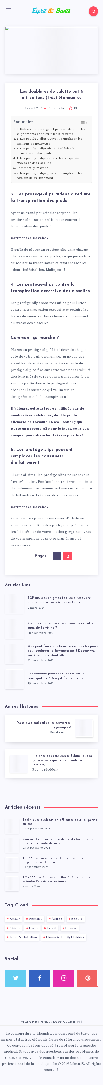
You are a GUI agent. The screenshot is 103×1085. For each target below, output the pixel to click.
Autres (57, 919)
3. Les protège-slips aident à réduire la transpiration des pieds (46, 151)
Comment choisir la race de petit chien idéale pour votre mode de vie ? (58, 841)
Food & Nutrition (23, 937)
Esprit (51, 928)
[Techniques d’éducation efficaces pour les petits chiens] (12, 826)
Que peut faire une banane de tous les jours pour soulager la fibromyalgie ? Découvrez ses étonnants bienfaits (63, 651)
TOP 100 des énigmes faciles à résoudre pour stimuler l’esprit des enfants (59, 600)
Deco (33, 928)
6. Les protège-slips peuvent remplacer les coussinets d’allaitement (49, 175)
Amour (15, 919)
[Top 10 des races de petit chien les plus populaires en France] (12, 864)
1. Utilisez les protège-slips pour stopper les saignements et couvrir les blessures (51, 131)
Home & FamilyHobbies (65, 937)
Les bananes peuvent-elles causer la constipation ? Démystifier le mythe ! (56, 676)
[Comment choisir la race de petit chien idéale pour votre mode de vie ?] (12, 845)
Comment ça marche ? (34, 168)
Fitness (71, 928)
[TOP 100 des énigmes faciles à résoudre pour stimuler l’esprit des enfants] (12, 883)
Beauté (77, 919)
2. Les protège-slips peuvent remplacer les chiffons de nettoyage (49, 141)
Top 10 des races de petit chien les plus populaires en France (53, 860)
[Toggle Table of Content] (81, 123)
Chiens (15, 928)
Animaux (36, 919)
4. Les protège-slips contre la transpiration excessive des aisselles (49, 160)
